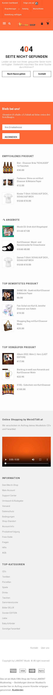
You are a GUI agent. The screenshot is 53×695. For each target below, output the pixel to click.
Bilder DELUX (8, 607)
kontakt (42, 74)
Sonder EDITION (9, 613)
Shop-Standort (9, 521)
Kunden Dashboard (10, 3)
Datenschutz (8, 511)
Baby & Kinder (8, 623)
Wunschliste (38, 9)
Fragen (5, 542)
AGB (4, 553)
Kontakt (34, 648)
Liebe (4, 618)
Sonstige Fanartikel (11, 629)
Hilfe (4, 547)
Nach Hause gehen (16, 74)
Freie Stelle (7, 537)
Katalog (25, 9)
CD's (4, 571)
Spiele (5, 587)
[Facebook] (36, 3)
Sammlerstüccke (10, 602)
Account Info (8, 526)
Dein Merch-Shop (10, 485)
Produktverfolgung (11, 532)
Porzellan (6, 582)
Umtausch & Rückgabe (12, 501)
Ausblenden (17, 690)
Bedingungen (8, 516)
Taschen (6, 598)
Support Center (9, 495)
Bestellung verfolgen (13, 15)
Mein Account (8, 490)
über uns (45, 648)
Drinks (5, 592)
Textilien (6, 577)
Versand (6, 506)
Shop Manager (10, 9)
